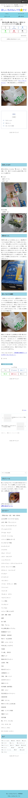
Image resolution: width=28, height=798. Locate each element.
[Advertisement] (14, 56)
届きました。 (9, 123)
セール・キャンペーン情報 (7, 364)
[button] (22, 31)
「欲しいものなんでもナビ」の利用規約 (14, 793)
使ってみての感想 (10, 125)
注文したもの (9, 120)
